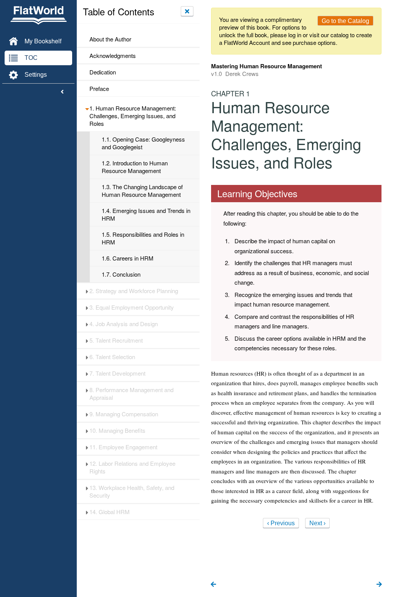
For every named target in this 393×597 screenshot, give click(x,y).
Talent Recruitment (116, 340)
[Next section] (379, 584)
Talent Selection (112, 357)
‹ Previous (281, 523)
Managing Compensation (123, 414)
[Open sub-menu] (86, 108)
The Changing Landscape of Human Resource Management (142, 190)
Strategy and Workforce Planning (133, 291)
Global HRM (109, 512)
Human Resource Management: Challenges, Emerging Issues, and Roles (132, 115)
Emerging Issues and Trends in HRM (146, 214)
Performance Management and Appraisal (131, 393)
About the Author (110, 39)
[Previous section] (213, 584)
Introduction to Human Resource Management (135, 167)
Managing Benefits (117, 430)
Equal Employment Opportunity (131, 307)
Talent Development (117, 373)
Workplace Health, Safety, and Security (131, 491)
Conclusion (121, 274)
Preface (99, 88)
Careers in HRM (128, 258)
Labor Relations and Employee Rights (132, 467)
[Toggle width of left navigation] (62, 92)
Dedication (102, 72)
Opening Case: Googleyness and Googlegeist (143, 143)
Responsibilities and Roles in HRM (143, 238)
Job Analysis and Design (123, 324)
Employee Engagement (123, 447)
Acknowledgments (112, 55)
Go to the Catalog (345, 21)
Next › (317, 523)
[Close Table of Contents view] (187, 11)
